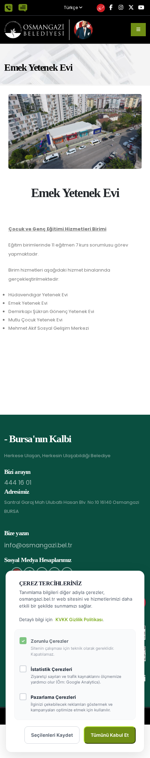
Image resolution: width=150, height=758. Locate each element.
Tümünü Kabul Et (110, 735)
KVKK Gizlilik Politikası (79, 619)
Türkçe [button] (71, 8)
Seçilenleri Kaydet (52, 735)
